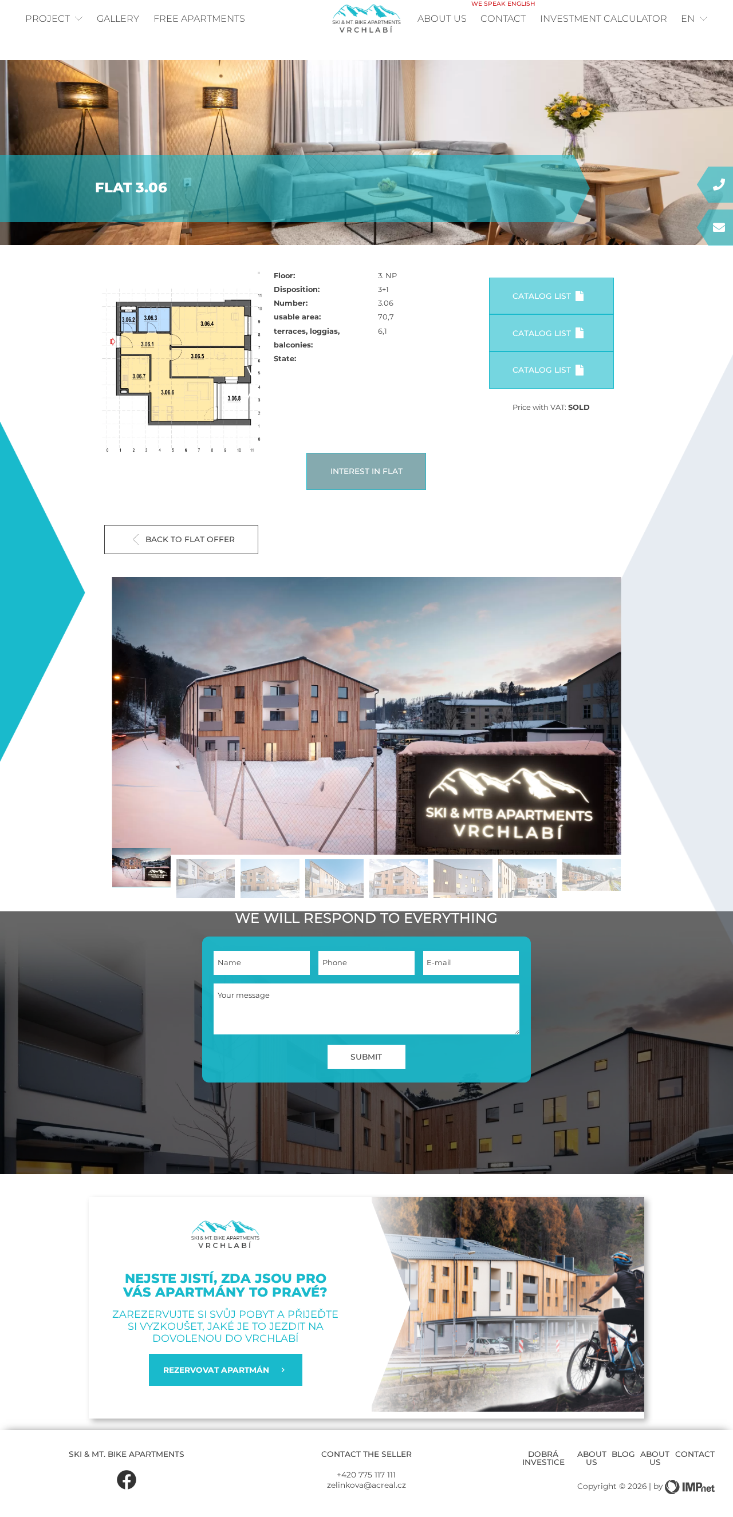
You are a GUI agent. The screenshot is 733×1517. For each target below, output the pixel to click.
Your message (244, 995)
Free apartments (199, 18)
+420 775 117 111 (366, 1474)
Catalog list (542, 296)
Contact (503, 14)
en (688, 18)
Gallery (118, 18)
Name (229, 962)
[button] (593, 721)
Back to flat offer (190, 539)
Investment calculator (603, 18)
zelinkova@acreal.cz (366, 1485)
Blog (623, 1454)
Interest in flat (366, 471)
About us (442, 18)
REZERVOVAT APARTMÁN (216, 1369)
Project (47, 18)
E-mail (439, 962)
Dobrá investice (543, 1458)
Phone (334, 962)
